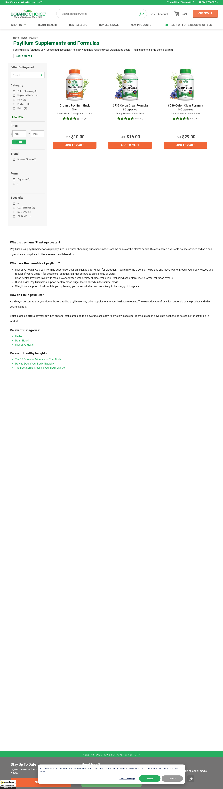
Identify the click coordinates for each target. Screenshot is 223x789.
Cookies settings (127, 778)
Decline (172, 778)
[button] (8, 784)
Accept (150, 778)
